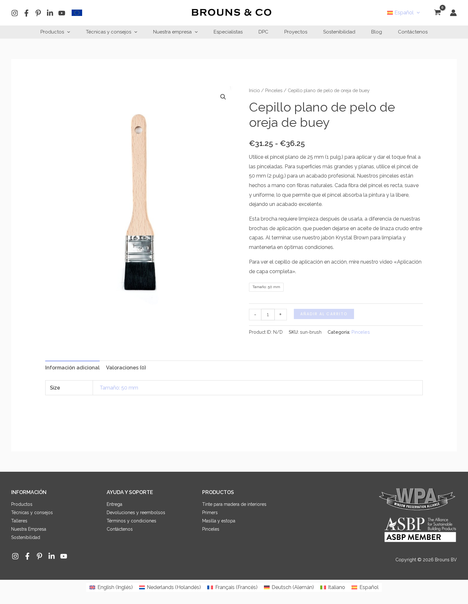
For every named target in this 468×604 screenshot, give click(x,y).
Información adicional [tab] (72, 368)
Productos (52, 32)
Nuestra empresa (172, 32)
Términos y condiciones (131, 520)
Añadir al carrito (324, 314)
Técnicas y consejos (108, 32)
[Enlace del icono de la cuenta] (453, 12)
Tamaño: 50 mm (119, 388)
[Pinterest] (38, 13)
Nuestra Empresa (28, 529)
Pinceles (273, 90)
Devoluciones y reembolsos (136, 512)
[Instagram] (14, 13)
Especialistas (228, 32)
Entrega (114, 504)
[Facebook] (26, 13)
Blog (376, 32)
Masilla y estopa (218, 520)
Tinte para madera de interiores (234, 504)
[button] (417, 12)
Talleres (19, 520)
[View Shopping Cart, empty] (437, 13)
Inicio (254, 90)
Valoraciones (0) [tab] (126, 368)
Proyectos (295, 32)
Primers (210, 512)
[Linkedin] (49, 13)
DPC (263, 32)
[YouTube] (61, 13)
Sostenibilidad (339, 32)
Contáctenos (413, 32)
